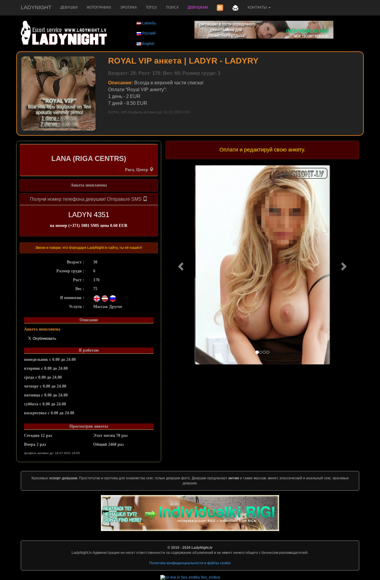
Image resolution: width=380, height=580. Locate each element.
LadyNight (36, 7)
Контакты (258, 7)
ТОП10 (151, 7)
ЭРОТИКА (128, 7)
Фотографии (99, 7)
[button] (180, 264)
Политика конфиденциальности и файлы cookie (190, 563)
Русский (149, 33)
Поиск (172, 7)
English (148, 44)
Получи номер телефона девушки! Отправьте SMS (86, 199)
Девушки (69, 7)
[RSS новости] (220, 7)
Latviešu (149, 23)
